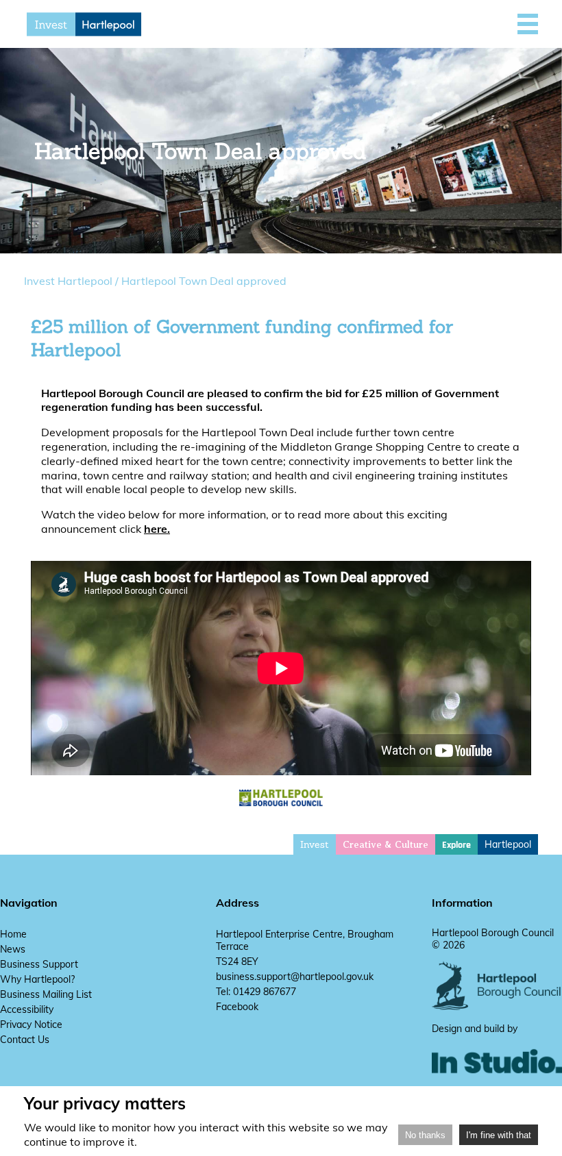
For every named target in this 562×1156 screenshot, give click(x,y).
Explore (456, 845)
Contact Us (24, 1039)
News (12, 949)
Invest (314, 844)
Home (13, 934)
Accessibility (26, 1009)
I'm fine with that (498, 1135)
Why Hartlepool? (37, 979)
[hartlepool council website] (497, 1007)
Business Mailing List (46, 994)
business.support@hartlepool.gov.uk (295, 976)
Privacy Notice (31, 1024)
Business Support (39, 964)
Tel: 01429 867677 (256, 991)
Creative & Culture (385, 845)
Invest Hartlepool (68, 281)
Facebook (237, 1007)
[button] (527, 24)
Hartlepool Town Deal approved (203, 281)
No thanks (425, 1135)
